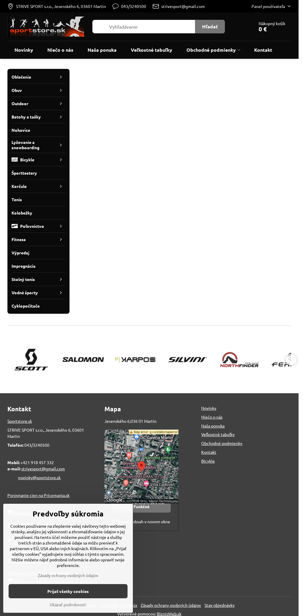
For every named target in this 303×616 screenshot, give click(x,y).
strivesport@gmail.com (43, 468)
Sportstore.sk (19, 421)
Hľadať (210, 26)
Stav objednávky (219, 605)
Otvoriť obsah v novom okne (143, 521)
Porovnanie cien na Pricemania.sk (38, 495)
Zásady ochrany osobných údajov (171, 605)
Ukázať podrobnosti (68, 604)
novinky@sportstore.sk (39, 477)
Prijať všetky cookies (68, 591)
